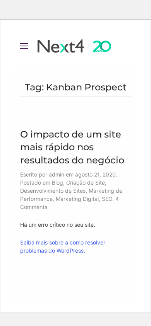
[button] (24, 46)
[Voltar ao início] (75, 46)
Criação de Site (85, 182)
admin (56, 174)
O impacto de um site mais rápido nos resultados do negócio (72, 147)
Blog (57, 182)
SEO (107, 198)
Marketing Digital (77, 198)
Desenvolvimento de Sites (53, 190)
